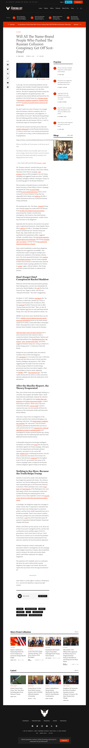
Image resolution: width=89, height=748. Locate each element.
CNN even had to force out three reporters (29, 333)
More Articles (42, 596)
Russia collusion (38, 612)
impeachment (20, 612)
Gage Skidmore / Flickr (44, 79)
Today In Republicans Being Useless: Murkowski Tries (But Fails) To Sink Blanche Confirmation (52, 692)
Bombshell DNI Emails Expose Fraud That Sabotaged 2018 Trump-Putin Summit (53, 653)
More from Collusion (20, 632)
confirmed (34, 458)
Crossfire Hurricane (30, 608)
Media (28, 612)
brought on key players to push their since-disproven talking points (32, 498)
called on (37, 196)
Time (23, 341)
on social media (34, 189)
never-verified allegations (30, 192)
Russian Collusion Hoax (35, 615)
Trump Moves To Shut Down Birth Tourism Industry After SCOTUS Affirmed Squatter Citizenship (35, 692)
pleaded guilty (24, 453)
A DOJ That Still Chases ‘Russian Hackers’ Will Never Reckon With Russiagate (35, 654)
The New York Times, (32, 341)
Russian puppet (43, 98)
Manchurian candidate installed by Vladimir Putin (32, 100)
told (38, 288)
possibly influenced (22, 129)
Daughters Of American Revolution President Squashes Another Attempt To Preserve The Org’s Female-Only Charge (70, 693)
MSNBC (20, 372)
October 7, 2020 (41, 163)
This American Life (34, 372)
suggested (41, 206)
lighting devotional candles (33, 401)
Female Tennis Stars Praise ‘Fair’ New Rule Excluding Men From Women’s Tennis (17, 691)
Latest (13, 670)
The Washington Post (38, 339)
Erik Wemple (26, 489)
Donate (69, 2)
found (36, 445)
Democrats (42, 608)
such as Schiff (34, 406)
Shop (55, 135)
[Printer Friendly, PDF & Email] (7, 87)
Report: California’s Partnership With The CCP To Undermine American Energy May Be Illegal (18, 653)
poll (26, 518)
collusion (20, 608)
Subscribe (78, 2)
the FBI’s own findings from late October (32, 211)
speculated (38, 298)
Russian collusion (22, 615)
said (27, 309)
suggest (20, 266)
